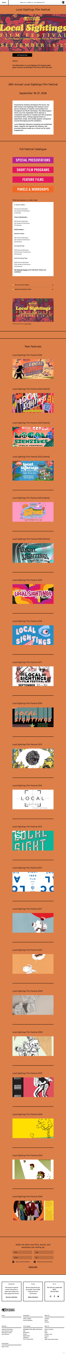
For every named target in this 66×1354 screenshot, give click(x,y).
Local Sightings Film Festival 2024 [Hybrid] (31, 389)
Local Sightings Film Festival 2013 (27, 826)
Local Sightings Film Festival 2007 (27, 1073)
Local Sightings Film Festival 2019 (27, 580)
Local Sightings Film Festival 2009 (27, 991)
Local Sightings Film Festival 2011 (27, 909)
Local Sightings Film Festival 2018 (27, 621)
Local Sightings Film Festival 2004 (27, 1196)
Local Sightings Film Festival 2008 (27, 1032)
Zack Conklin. (28, 323)
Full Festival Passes (21, 270)
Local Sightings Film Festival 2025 (27, 355)
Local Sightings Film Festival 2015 (27, 744)
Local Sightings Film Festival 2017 (27, 662)
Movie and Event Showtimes (23, 1261)
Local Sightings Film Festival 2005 (27, 1155)
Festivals (29, 2)
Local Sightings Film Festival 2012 (27, 868)
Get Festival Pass (22, 55)
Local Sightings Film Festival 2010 (27, 950)
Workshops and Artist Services (44, 1261)
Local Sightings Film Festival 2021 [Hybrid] (30, 498)
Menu (4, 2)
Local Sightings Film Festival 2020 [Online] (31, 539)
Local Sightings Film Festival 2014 (27, 785)
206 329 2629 (54, 1291)
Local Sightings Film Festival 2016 (27, 703)
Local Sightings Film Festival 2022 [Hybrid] (31, 457)
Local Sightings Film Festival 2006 (27, 1114)
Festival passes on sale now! (24, 200)
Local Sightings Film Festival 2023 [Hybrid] (31, 423)
